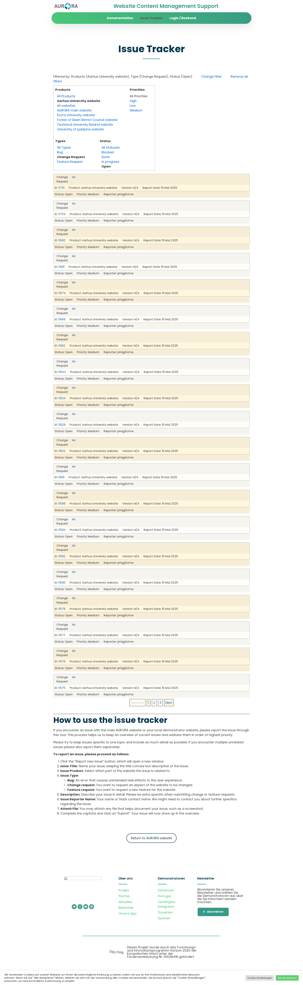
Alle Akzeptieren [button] (287, 978)
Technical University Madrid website (85, 124)
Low (133, 105)
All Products (66, 96)
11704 (62, 214)
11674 (62, 293)
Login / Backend (183, 18)
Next (169, 702)
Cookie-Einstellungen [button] (259, 978)
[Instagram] (80, 906)
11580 (61, 583)
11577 (61, 635)
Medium (136, 110)
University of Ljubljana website (80, 129)
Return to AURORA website (151, 838)
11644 (62, 372)
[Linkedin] (91, 906)
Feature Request (70, 161)
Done (106, 157)
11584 (62, 530)
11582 (61, 556)
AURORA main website (74, 110)
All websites (66, 105)
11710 (61, 188)
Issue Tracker (151, 18)
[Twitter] (74, 906)
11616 (61, 477)
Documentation (120, 18)
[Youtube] (85, 906)
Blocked (108, 152)
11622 (61, 451)
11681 (61, 267)
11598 (61, 504)
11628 (61, 425)
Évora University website (76, 115)
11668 (61, 319)
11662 (61, 346)
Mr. (74, 177)
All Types (64, 147)
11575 (61, 688)
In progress (110, 161)
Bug (60, 152)
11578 (61, 609)
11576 (61, 661)
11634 (62, 398)
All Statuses (111, 147)
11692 (61, 240)
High (133, 101)
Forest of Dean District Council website (87, 120)
